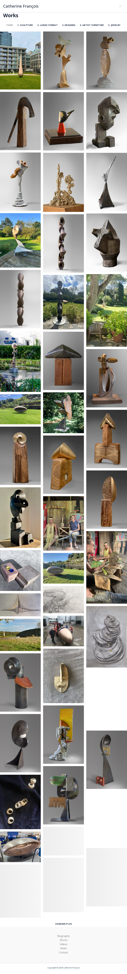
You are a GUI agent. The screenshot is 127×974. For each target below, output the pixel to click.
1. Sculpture (25, 25)
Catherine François (21, 6)
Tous (9, 25)
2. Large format (47, 25)
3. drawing (68, 25)
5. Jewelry (114, 25)
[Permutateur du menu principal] (120, 6)
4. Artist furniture (92, 25)
